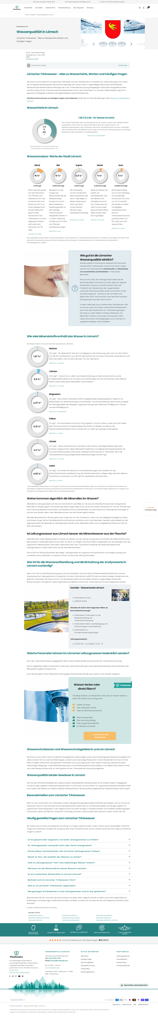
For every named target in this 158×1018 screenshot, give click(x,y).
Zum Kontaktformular (52, 968)
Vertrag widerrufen (123, 965)
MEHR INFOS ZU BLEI (55, 231)
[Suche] (140, 8)
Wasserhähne (50, 8)
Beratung (90, 8)
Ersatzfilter (39, 8)
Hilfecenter (84, 956)
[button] (150, 509)
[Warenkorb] (147, 8)
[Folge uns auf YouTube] (19, 976)
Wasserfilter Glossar (88, 965)
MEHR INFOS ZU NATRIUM (56, 363)
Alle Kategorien (78, 8)
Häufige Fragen (86, 959)
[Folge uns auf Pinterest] (15, 976)
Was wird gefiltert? (87, 962)
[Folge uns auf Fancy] (22, 976)
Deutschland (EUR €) (17, 1000)
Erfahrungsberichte (87, 972)
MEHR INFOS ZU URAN (118, 228)
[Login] (143, 8)
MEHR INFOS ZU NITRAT (35, 234)
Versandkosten (121, 959)
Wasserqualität (22, 26)
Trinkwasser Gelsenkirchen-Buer (39, 918)
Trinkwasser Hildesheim (103, 918)
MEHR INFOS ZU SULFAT (56, 481)
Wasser (33, 15)
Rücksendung (121, 962)
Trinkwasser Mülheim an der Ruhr (107, 920)
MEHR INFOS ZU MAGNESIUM (57, 412)
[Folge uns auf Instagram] (13, 976)
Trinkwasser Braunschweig (71, 918)
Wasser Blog (85, 969)
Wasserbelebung (64, 8)
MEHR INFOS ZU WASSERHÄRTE (96, 136)
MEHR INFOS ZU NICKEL (97, 220)
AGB (134, 1004)
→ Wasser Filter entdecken (100, 736)
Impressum (117, 1004)
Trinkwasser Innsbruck (35, 915)
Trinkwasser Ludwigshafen (70, 920)
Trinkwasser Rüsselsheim (104, 915)
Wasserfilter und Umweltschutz (136, 985)
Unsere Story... (14, 970)
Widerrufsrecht (143, 1004)
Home (27, 15)
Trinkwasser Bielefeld (35, 920)
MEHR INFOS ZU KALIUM (56, 433)
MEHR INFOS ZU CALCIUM (56, 386)
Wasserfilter (28, 8)
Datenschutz (126, 1004)
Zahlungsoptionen (123, 956)
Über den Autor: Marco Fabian (19, 972)
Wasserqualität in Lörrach (45, 15)
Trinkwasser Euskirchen (69, 915)
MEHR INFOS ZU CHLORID (56, 459)
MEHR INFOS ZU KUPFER (77, 220)
